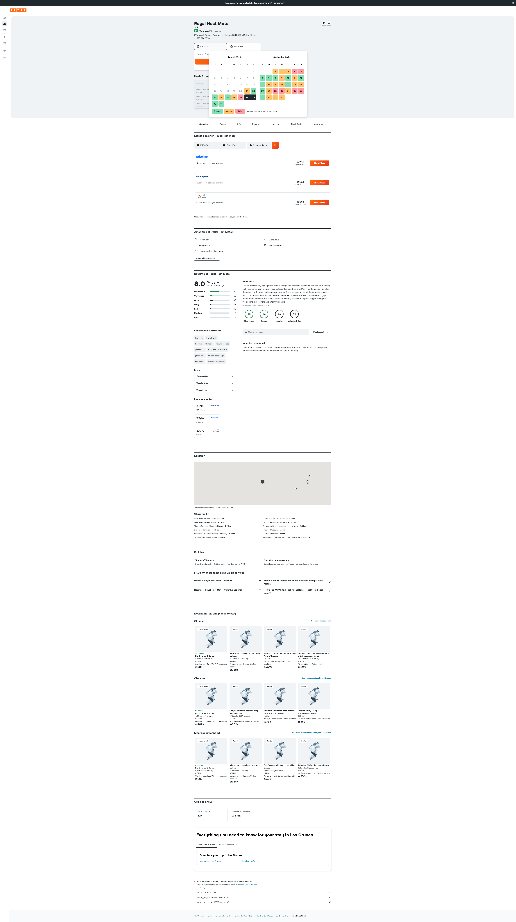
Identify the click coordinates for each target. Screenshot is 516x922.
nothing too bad (222, 344)
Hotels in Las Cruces (250, 861)
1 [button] (253, 71)
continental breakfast (216, 361)
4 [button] (227, 78)
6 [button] (240, 78)
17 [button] (221, 91)
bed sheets (199, 361)
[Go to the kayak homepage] (18, 10)
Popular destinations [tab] (228, 845)
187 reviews (215, 31)
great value (200, 355)
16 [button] (215, 91)
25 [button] (228, 97)
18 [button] (228, 91)
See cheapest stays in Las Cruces (316, 678)
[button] (513, 3)
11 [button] (228, 84)
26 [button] (234, 97)
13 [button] (241, 84)
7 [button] (247, 78)
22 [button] (253, 91)
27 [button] (241, 97)
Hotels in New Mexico (265, 916)
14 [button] (247, 84)
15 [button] (254, 84)
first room (199, 338)
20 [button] (240, 91)
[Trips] (4, 50)
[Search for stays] (4, 24)
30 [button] (215, 103)
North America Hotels (223, 916)
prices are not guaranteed (247, 885)
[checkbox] (207, 407)
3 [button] (221, 78)
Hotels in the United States (243, 916)
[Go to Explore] (4, 37)
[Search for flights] (4, 18)
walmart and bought (216, 355)
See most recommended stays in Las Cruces (311, 732)
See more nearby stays (321, 621)
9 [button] (215, 84)
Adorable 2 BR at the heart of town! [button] (279, 710)
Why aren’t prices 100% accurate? (213, 902)
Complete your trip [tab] (206, 845)
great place (200, 350)
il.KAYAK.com (199, 916)
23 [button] (215, 97)
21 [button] (247, 91)
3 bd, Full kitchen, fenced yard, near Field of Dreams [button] (280, 654)
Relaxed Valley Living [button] (307, 710)
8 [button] (253, 78)
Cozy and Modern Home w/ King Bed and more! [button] (244, 711)
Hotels (209, 916)
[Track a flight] (4, 43)
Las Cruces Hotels (282, 916)
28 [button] (247, 97)
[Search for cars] (4, 29)
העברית (281, 3)
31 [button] (221, 103)
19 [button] (234, 91)
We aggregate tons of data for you (213, 897)
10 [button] (221, 84)
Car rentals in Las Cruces (210, 861)
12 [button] (234, 84)
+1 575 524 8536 (202, 38)
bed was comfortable (204, 344)
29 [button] (253, 97)
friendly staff (211, 338)
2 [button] (215, 78)
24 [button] (221, 97)
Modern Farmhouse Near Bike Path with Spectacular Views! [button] (313, 654)
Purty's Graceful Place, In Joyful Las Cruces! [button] (279, 766)
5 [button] (234, 78)
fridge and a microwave (217, 350)
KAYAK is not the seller (207, 892)
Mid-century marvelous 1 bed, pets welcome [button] (245, 654)
